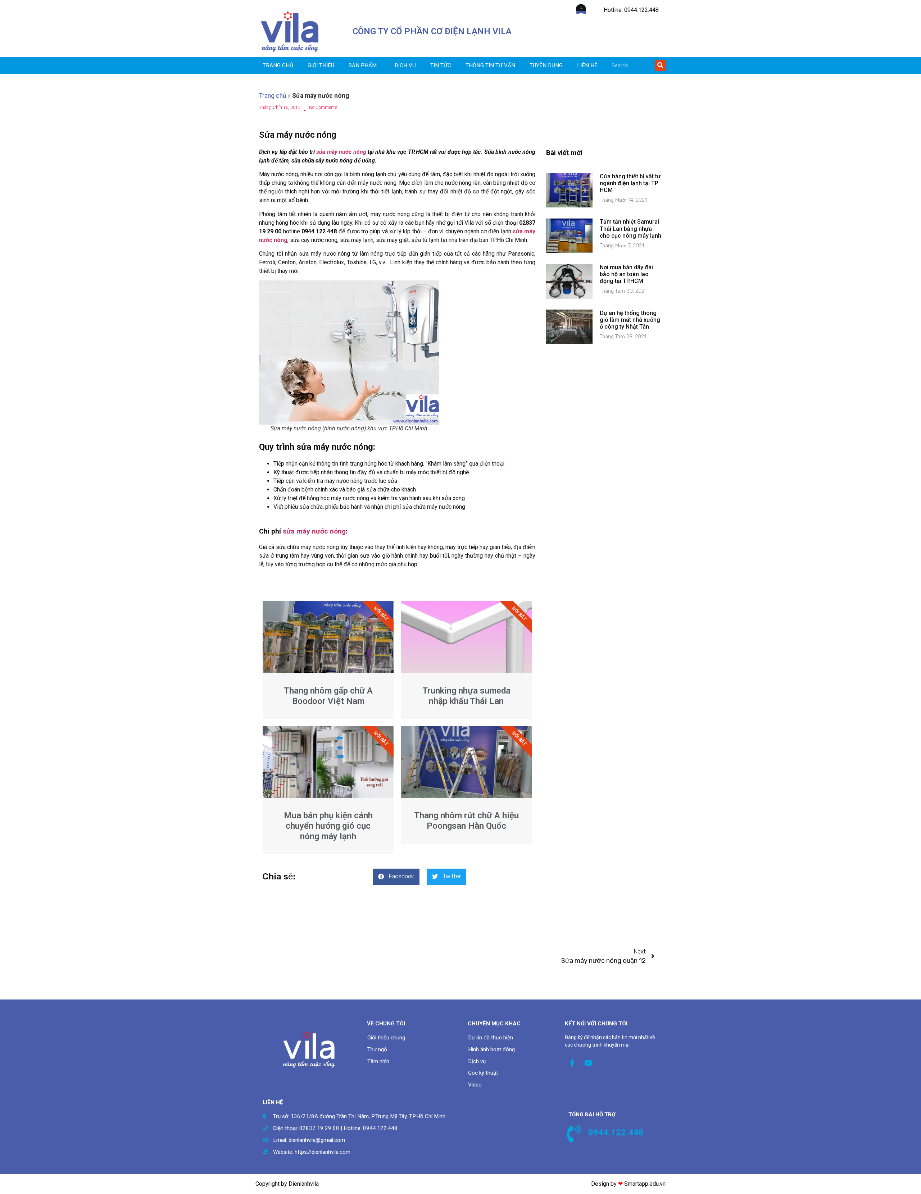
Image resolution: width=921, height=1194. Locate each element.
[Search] (660, 65)
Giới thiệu (321, 65)
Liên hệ (587, 65)
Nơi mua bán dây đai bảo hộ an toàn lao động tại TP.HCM (626, 274)
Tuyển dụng (546, 65)
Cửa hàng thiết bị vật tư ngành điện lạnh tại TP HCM (630, 183)
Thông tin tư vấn (490, 65)
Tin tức (440, 65)
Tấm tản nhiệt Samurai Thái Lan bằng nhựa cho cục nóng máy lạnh (630, 228)
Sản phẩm (363, 65)
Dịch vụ (405, 65)
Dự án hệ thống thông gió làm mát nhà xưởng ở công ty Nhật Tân (630, 320)
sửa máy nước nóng (341, 151)
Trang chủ (278, 65)
